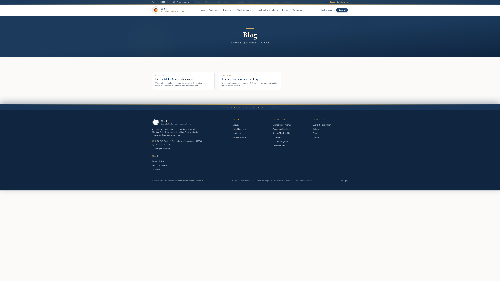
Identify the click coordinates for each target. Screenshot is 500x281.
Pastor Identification (281, 129)
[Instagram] (346, 181)
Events (285, 10)
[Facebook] (342, 181)
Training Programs (280, 141)
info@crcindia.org (182, 2)
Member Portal (279, 146)
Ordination (277, 137)
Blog (315, 133)
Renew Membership (281, 133)
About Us (213, 10)
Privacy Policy (158, 161)
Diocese (227, 10)
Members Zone (244, 10)
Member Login (326, 10)
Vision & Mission (239, 137)
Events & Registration (322, 125)
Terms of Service (159, 165)
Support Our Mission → (339, 2)
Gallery (316, 129)
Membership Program (282, 125)
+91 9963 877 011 (161, 2)
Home (202, 10)
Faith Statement (239, 129)
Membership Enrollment (267, 10)
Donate (342, 10)
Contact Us (297, 10)
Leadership (237, 133)
